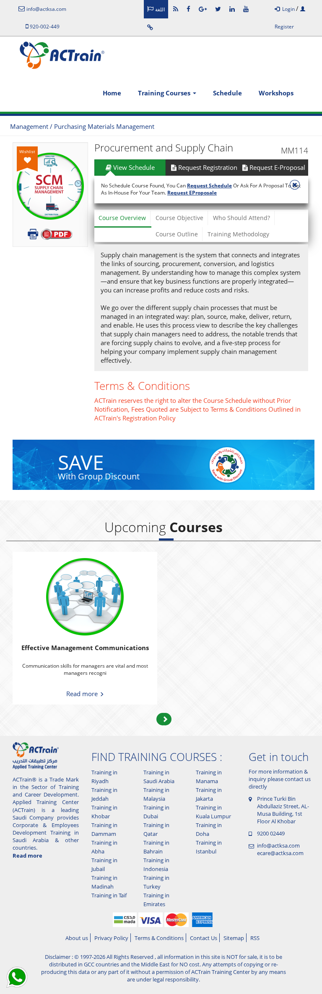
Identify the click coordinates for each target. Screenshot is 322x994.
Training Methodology (238, 234)
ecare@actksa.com (280, 853)
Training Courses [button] (165, 93)
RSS (255, 938)
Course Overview (122, 218)
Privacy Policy (111, 938)
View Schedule (133, 167)
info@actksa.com (278, 845)
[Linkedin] (232, 9)
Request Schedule (209, 185)
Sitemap (233, 938)
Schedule (227, 93)
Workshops (276, 93)
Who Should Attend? (241, 218)
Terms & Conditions (159, 938)
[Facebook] (188, 9)
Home (112, 93)
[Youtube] (246, 9)
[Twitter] (218, 9)
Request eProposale (192, 192)
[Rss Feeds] (176, 9)
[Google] (202, 9)
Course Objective (179, 218)
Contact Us (203, 938)
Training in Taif (109, 895)
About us (76, 938)
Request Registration (207, 167)
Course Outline (177, 234)
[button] (165, 719)
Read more (82, 693)
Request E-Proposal (276, 167)
